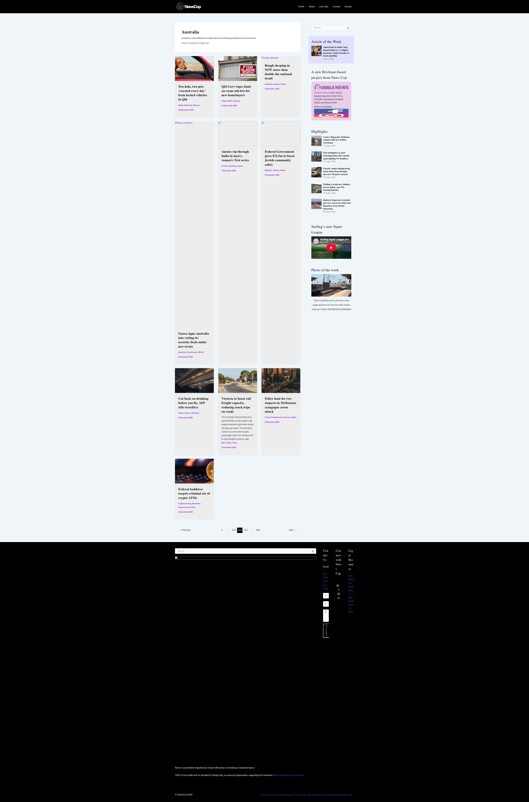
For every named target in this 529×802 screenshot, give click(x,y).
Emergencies (276, 417)
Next (293, 530)
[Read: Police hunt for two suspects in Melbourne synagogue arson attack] (280, 380)
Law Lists (323, 6)
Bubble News (321, 93)
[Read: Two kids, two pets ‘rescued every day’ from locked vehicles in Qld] (194, 68)
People (276, 84)
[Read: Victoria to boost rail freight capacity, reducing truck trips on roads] (237, 380)
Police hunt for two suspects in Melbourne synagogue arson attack (280, 405)
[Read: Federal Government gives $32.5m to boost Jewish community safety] (280, 133)
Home (301, 6)
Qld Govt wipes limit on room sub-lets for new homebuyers (236, 90)
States (180, 105)
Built (230, 101)
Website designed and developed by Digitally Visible (330, 795)
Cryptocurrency (184, 504)
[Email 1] (339, 598)
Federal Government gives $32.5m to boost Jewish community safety (280, 158)
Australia (193, 43)
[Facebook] (338, 586)
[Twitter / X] (339, 590)
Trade (234, 443)
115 (246, 530)
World (201, 352)
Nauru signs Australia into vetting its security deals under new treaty (193, 340)
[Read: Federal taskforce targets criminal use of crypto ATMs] (194, 471)
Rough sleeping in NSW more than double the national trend (278, 72)
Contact (336, 6)
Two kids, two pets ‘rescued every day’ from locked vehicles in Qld (192, 93)
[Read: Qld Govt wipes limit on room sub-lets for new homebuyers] (237, 68)
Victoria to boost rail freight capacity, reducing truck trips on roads (236, 405)
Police (192, 507)
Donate (348, 6)
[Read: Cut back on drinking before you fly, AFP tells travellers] (194, 380)
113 (234, 530)
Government (192, 352)
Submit (326, 630)
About (312, 6)
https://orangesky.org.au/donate (288, 775)
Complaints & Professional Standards (276, 795)
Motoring (188, 105)
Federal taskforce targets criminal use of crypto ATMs (194, 493)
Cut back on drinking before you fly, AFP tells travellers (193, 402)
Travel (180, 413)
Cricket (224, 166)
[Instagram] (339, 594)
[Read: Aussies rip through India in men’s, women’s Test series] (237, 133)
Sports (240, 166)
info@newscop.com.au (325, 581)
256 (258, 530)
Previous (185, 530)
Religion (268, 170)
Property (236, 101)
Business (196, 504)
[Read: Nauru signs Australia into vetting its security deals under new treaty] (194, 224)
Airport (187, 413)
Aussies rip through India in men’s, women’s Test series (235, 155)
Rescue (196, 105)
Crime (267, 417)
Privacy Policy (300, 795)
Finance (286, 417)
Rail (223, 443)
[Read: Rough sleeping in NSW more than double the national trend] (269, 58)
